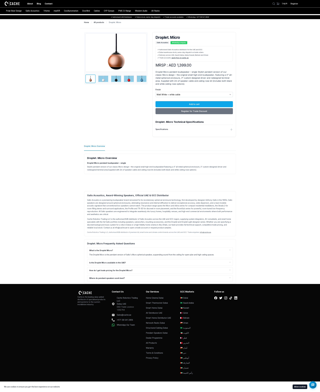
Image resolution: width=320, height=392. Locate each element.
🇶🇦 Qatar (184, 313)
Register (294, 4)
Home (86, 22)
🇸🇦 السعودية (185, 328)
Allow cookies (300, 387)
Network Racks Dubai (155, 323)
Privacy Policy (152, 358)
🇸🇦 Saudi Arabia (187, 303)
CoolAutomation (71, 11)
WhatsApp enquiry (179, 43)
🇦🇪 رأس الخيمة (186, 373)
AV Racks (155, 11)
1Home (46, 11)
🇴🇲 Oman (184, 323)
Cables (97, 11)
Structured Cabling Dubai (157, 328)
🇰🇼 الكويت (184, 333)
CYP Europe (109, 11)
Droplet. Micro (115, 22)
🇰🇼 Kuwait (184, 308)
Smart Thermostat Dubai (157, 303)
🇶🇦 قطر (183, 338)
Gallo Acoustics (32, 11)
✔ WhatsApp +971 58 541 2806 (197, 17)
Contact (48, 4)
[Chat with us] (312, 384)
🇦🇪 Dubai (184, 298)
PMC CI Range (124, 11)
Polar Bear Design (14, 11)
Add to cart (194, 104)
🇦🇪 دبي (183, 353)
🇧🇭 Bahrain (184, 318)
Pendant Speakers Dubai (157, 333)
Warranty (150, 348)
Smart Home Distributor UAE (158, 318)
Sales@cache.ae (124, 315)
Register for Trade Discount (194, 111)
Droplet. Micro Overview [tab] (94, 146)
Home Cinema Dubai (154, 298)
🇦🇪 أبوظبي (184, 358)
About (30, 4)
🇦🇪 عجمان (184, 368)
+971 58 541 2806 (125, 320)
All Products (151, 343)
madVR (57, 11)
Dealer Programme (154, 338)
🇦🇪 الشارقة (185, 363)
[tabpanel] (160, 162)
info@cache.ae (205, 232)
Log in (284, 3)
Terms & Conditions (154, 353)
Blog (39, 4)
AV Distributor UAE (154, 313)
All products (99, 22)
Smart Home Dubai (154, 308)
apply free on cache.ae (180, 58)
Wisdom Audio (141, 11)
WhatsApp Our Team (126, 325)
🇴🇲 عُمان (184, 348)
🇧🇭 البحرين (184, 343)
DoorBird (86, 11)
